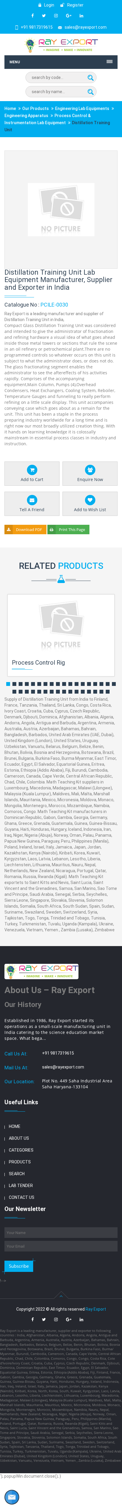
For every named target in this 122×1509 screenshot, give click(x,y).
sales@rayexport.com (86, 27)
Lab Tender (21, 1185)
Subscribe (19, 1266)
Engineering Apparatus (26, 115)
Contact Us (21, 1197)
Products (20, 1162)
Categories (21, 1150)
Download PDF (29, 529)
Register (75, 5)
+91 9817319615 (37, 27)
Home (10, 108)
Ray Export (96, 1309)
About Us (19, 1138)
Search (17, 1173)
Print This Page (72, 529)
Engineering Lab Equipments (82, 108)
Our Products (35, 108)
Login (48, 5)
